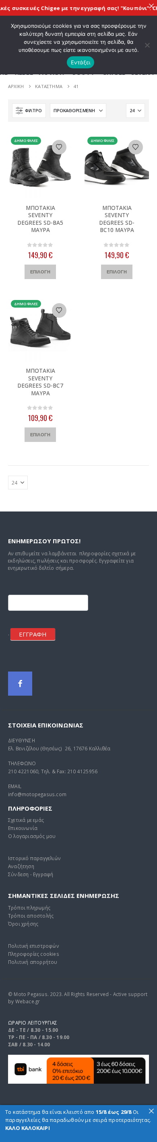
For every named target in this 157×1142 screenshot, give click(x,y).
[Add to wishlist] (59, 147)
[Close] (151, 6)
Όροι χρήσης (23, 923)
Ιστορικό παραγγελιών (34, 858)
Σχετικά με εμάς (26, 820)
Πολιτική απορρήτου (33, 962)
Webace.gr (27, 1001)
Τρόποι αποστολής (31, 915)
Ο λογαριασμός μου (32, 836)
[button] (29, 110)
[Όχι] (147, 45)
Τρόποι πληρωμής (29, 907)
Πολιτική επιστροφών (33, 946)
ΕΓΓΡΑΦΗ (33, 634)
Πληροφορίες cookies (33, 954)
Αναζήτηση (21, 866)
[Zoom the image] (78, 1059)
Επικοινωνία (22, 828)
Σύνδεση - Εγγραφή (30, 874)
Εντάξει (81, 62)
